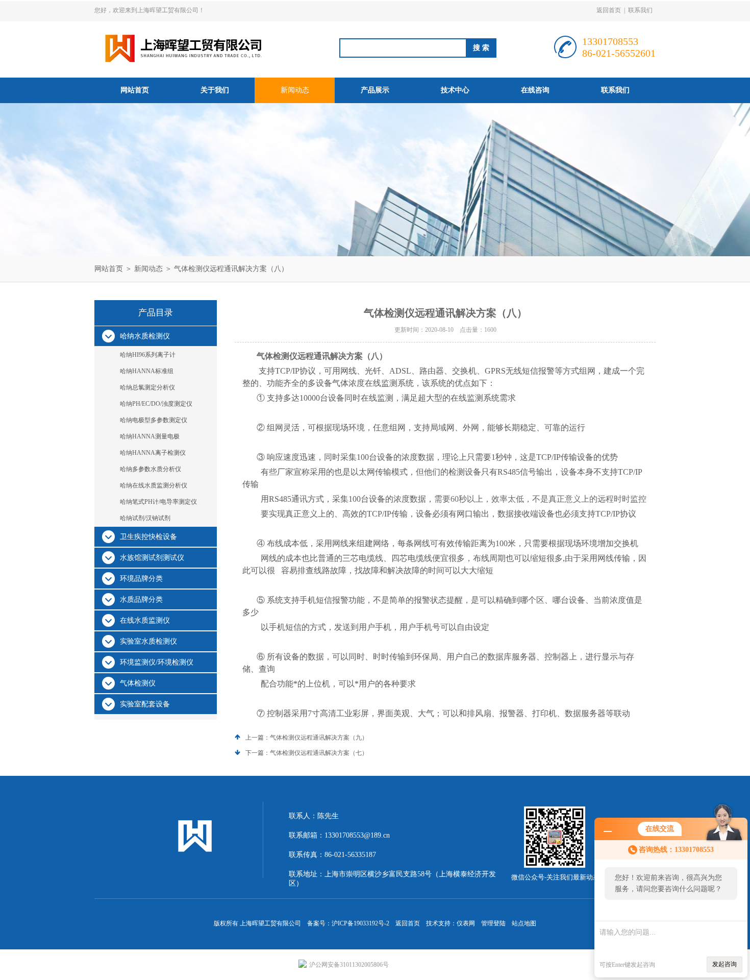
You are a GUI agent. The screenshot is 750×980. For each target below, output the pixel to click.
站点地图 (524, 923)
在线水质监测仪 (145, 620)
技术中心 (455, 90)
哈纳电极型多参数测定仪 (153, 420)
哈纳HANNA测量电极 (150, 436)
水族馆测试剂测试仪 (152, 557)
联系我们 (640, 10)
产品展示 (375, 90)
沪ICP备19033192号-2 (360, 923)
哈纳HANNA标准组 (146, 371)
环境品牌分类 (141, 578)
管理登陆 (493, 923)
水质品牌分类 (141, 599)
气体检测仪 (138, 683)
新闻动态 (295, 90)
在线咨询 (535, 90)
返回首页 (608, 10)
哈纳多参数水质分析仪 (150, 469)
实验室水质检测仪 (148, 641)
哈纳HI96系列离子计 (148, 354)
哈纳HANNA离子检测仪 (153, 452)
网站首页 (134, 90)
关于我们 (215, 90)
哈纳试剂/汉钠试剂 (145, 518)
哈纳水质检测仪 (145, 336)
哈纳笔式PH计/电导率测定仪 (158, 501)
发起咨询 (724, 964)
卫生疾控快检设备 (148, 537)
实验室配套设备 (145, 704)
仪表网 (466, 923)
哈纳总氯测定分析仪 (147, 387)
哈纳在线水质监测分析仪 (153, 485)
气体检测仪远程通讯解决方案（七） (319, 752)
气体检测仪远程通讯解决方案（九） (319, 737)
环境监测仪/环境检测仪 (156, 662)
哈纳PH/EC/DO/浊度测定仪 (156, 403)
